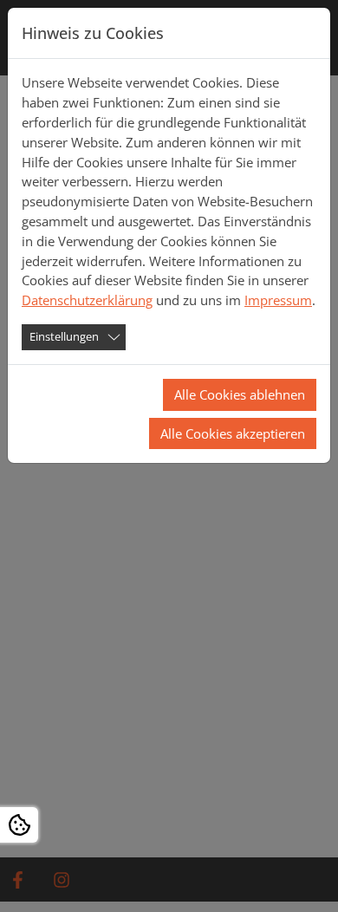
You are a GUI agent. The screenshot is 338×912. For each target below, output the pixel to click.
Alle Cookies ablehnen (239, 394)
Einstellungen (64, 336)
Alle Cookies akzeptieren (232, 433)
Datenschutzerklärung (87, 300)
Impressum (278, 300)
